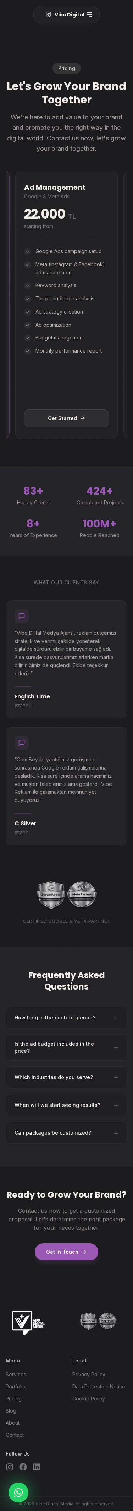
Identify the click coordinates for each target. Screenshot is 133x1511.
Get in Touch (62, 1252)
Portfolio (16, 1386)
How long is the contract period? (66, 1017)
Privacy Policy (88, 1374)
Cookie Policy (88, 1398)
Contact (15, 1435)
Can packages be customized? (66, 1133)
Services (16, 1374)
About (13, 1423)
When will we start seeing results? (66, 1105)
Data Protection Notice (98, 1386)
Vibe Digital (67, 14)
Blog (11, 1411)
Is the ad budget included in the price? (66, 1047)
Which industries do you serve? (66, 1077)
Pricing (14, 1398)
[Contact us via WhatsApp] (18, 1492)
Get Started (62, 418)
